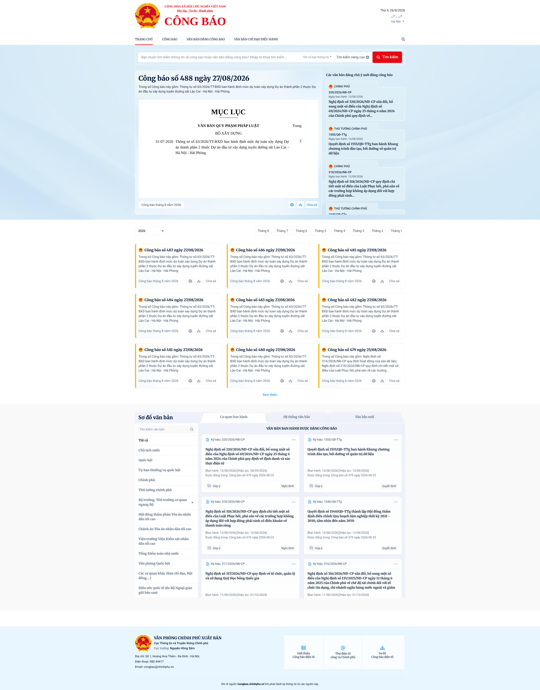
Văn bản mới (364, 417)
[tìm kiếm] (192, 429)
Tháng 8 (263, 231)
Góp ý (216, 486)
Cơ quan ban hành (233, 417)
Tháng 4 (339, 231)
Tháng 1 (396, 231)
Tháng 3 (358, 231)
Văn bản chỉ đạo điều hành (256, 39)
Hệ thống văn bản (296, 417)
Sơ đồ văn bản (155, 417)
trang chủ (144, 39)
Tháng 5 (320, 231)
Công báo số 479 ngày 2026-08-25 (251, 475)
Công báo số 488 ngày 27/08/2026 (194, 78)
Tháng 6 (301, 231)
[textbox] (317, 57)
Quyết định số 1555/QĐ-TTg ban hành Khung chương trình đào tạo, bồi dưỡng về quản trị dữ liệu (363, 148)
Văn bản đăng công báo (206, 39)
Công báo (169, 39)
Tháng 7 (282, 231)
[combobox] (317, 57)
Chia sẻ (312, 205)
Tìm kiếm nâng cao (350, 57)
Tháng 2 (377, 231)
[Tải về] (300, 204)
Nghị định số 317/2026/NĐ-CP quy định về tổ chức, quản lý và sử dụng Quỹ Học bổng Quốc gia (250, 576)
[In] (292, 204)
